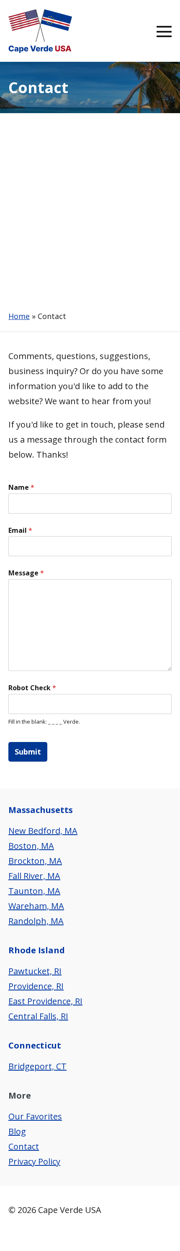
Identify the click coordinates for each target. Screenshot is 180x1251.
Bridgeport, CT (37, 1066)
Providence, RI (36, 986)
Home (19, 316)
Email (20, 530)
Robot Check (32, 688)
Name (21, 487)
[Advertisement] (90, 207)
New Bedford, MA (42, 830)
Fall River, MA (34, 875)
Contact (23, 1146)
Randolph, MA (36, 921)
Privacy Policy (34, 1161)
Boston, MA (31, 845)
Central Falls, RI (38, 1016)
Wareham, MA (36, 906)
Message (26, 573)
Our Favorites (35, 1116)
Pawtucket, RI (35, 971)
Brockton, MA (35, 860)
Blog (17, 1131)
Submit (28, 752)
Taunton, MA (34, 890)
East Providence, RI (45, 1001)
